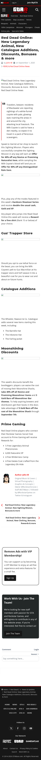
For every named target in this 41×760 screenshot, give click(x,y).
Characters (22, 24)
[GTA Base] (20, 10)
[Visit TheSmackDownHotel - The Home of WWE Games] (7, 741)
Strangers (29, 27)
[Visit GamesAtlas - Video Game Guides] (32, 741)
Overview (14, 16)
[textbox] (20, 659)
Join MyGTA (32, 2)
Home (7, 705)
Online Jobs (5, 31)
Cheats (37, 27)
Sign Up (10, 578)
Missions (19, 27)
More (29, 713)
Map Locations (18, 20)
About (5, 748)
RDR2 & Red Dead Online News (16, 66)
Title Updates (6, 20)
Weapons (4, 24)
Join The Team (13, 633)
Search (14, 752)
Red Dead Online (26, 16)
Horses (29, 20)
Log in (14, 3)
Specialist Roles (18, 31)
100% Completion (7, 27)
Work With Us (24, 752)
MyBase (4, 3)
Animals (13, 24)
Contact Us (14, 748)
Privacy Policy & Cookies (29, 748)
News (14, 705)
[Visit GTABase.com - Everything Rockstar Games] (19, 741)
